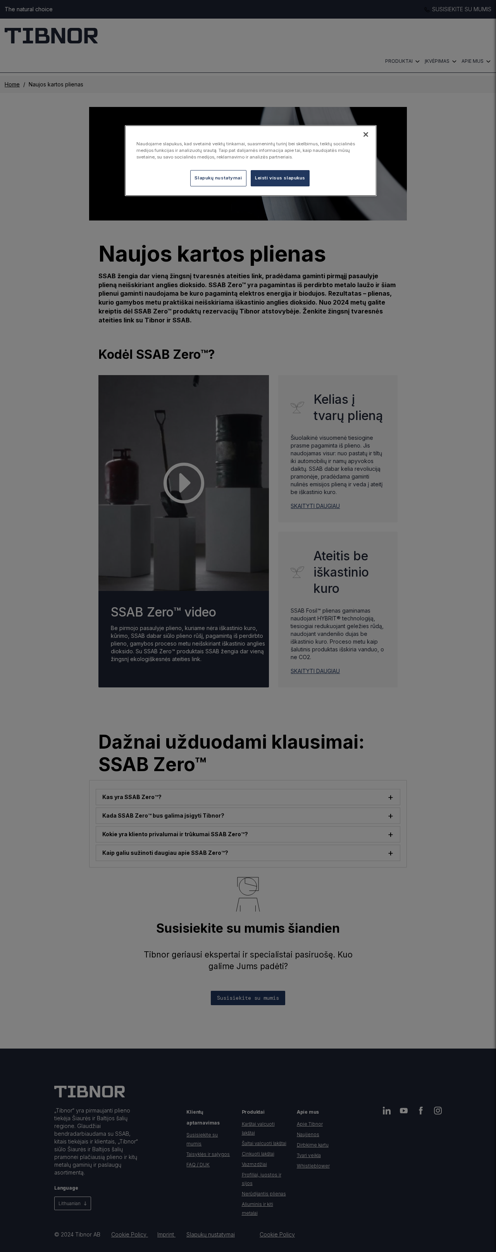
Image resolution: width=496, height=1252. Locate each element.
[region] (251, 160)
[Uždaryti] (365, 134)
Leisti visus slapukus (280, 178)
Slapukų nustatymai (218, 178)
